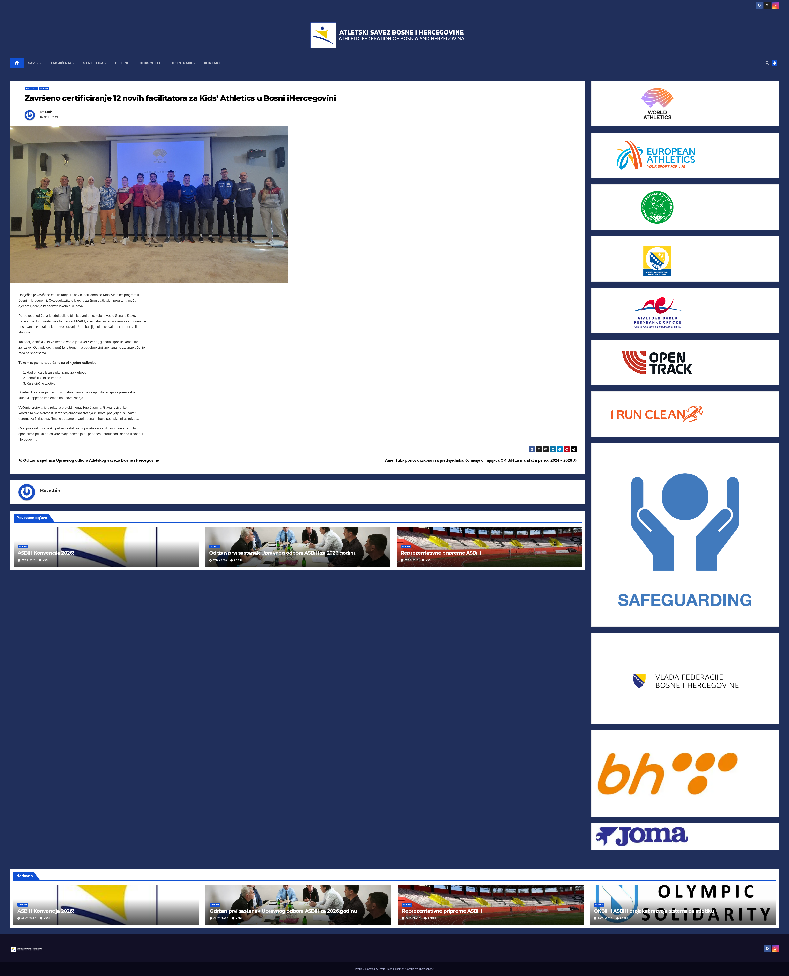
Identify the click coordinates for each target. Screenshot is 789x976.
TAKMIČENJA (62, 63)
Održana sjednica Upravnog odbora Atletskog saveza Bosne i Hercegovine (90, 460)
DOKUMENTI (150, 63)
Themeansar (426, 968)
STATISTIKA (93, 63)
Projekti (31, 88)
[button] (767, 63)
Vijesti (44, 88)
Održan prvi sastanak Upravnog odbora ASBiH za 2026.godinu (283, 553)
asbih (49, 112)
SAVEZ (34, 63)
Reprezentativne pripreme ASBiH (441, 553)
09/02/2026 (29, 918)
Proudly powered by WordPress (374, 968)
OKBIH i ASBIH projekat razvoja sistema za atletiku (654, 911)
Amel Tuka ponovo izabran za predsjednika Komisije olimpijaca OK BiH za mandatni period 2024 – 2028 (479, 460)
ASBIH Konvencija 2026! (46, 553)
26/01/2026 (605, 918)
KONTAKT (212, 63)
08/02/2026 (413, 918)
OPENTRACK (182, 63)
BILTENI (122, 63)
